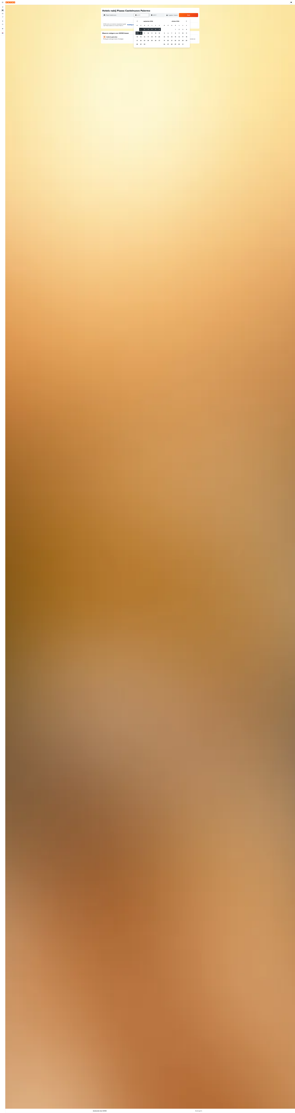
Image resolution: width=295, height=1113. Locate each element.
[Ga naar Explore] (3, 21)
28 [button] (137, 44)
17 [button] (148, 37)
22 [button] (141, 40)
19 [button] (155, 37)
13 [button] (159, 33)
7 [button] (171, 33)
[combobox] (119, 15)
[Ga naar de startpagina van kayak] (10, 2)
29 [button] (141, 44)
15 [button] (140, 37)
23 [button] (144, 40)
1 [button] (175, 29)
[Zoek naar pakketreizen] (3, 16)
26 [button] (155, 40)
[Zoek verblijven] (3, 10)
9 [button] (144, 33)
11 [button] (151, 33)
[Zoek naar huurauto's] (3, 13)
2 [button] (144, 29)
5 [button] (155, 29)
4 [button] (186, 29)
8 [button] (175, 33)
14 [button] (137, 37)
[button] (2, 2)
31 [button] (182, 44)
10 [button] (148, 33)
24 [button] (148, 40)
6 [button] (159, 29)
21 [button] (137, 40)
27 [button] (159, 40)
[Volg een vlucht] (3, 24)
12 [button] (155, 33)
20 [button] (159, 37)
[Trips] (3, 28)
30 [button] (144, 44)
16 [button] (144, 37)
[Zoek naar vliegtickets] (3, 7)
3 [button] (148, 29)
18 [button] (151, 37)
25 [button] (152, 40)
